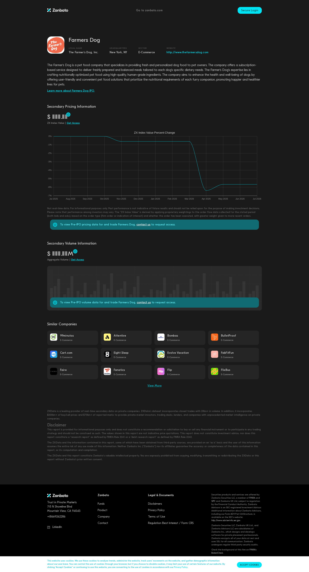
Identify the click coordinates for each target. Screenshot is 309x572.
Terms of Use (156, 516)
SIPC (213, 501)
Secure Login (249, 10)
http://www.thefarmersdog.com (187, 52)
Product (102, 510)
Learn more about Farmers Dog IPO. (71, 90)
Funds (101, 503)
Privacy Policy (156, 510)
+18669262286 (56, 516)
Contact (103, 523)
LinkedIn (57, 527)
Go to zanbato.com (149, 10)
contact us (143, 224)
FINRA (252, 498)
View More (155, 385)
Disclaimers (155, 503)
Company (104, 516)
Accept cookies (249, 565)
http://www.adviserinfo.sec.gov (225, 520)
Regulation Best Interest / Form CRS (171, 523)
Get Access (73, 123)
